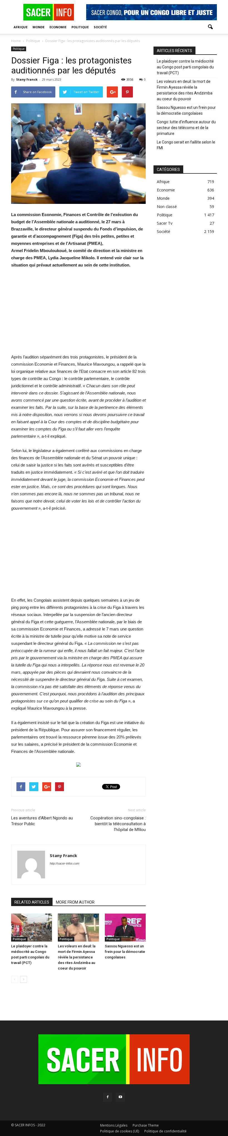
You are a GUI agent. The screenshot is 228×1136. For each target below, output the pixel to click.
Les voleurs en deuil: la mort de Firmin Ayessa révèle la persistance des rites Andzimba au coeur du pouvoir (76, 957)
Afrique (21, 27)
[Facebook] (107, 1097)
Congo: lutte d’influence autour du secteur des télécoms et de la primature (186, 128)
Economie (57, 27)
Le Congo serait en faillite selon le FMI (186, 145)
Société (100, 27)
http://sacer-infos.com (64, 863)
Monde (38, 27)
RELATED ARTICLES (31, 902)
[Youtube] (120, 1097)
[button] (210, 27)
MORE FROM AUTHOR (75, 902)
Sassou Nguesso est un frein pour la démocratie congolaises (125, 951)
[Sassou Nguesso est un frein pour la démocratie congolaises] (125, 928)
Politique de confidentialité (165, 1131)
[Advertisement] (78, 314)
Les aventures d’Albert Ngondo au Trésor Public (42, 821)
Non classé (167, 206)
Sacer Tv (164, 223)
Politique (80, 27)
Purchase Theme (146, 1125)
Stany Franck (27, 79)
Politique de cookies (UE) (119, 1131)
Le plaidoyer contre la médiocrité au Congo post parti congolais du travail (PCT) (185, 67)
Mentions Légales (113, 1125)
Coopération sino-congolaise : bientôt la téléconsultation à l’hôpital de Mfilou (118, 824)
